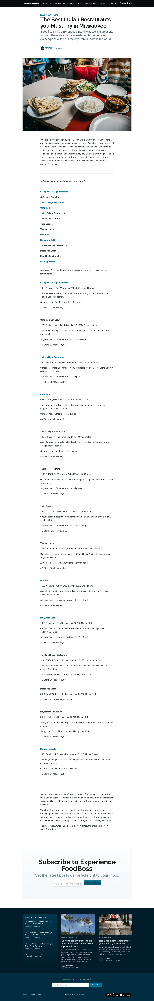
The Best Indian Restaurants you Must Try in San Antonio (39, 934)
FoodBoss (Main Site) (57, 3)
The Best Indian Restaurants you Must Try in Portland (39, 945)
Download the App (74, 3)
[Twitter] (116, 3)
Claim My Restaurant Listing (94, 3)
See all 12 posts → (34, 956)
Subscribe (125, 3)
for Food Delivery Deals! (77, 980)
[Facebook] (112, 3)
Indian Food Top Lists (49, 15)
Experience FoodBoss (31, 4)
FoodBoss (49, 47)
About (44, 3)
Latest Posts (69, 995)
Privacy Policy (80, 995)
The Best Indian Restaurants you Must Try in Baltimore (39, 923)
